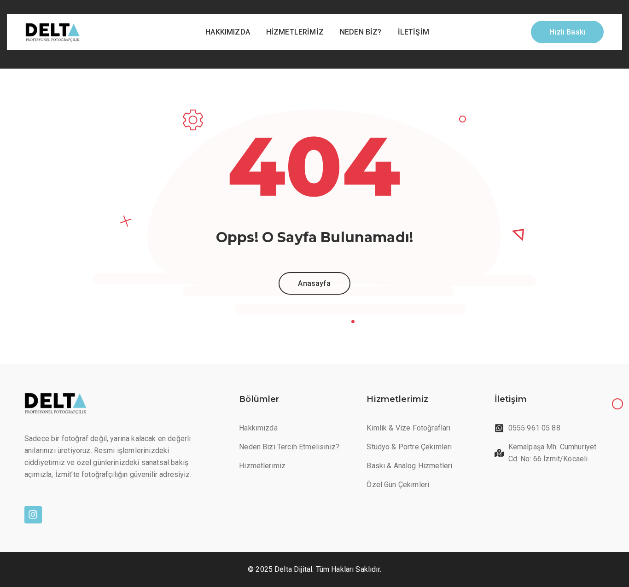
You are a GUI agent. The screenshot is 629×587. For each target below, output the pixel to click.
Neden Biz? (361, 32)
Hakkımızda (227, 32)
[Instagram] (33, 514)
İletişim (413, 32)
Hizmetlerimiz (295, 32)
